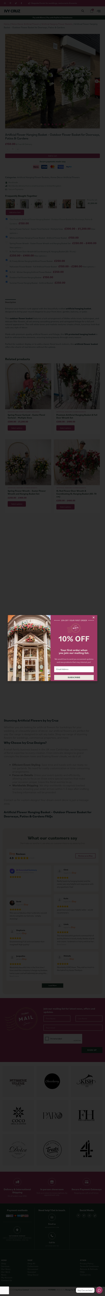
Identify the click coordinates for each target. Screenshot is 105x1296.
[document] (52, 648)
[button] (93, 617)
